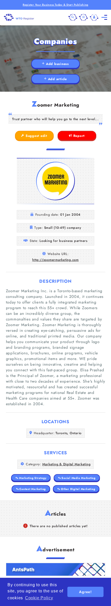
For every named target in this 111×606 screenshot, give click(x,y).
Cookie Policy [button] (39, 598)
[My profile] (94, 17)
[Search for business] (72, 17)
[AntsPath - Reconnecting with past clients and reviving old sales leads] (55, 569)
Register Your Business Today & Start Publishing (55, 5)
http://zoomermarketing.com (55, 259)
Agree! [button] (85, 592)
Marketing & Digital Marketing (66, 464)
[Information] (83, 17)
